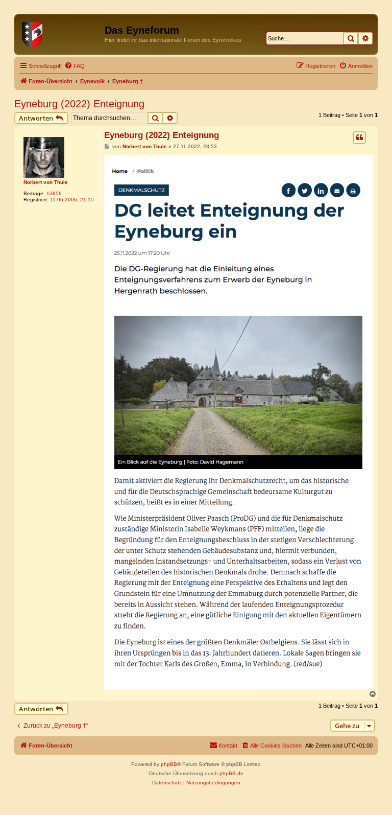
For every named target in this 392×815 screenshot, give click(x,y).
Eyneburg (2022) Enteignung (79, 103)
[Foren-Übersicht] (61, 33)
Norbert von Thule (45, 182)
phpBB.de (231, 773)
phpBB (169, 764)
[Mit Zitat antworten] (359, 137)
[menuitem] (74, 66)
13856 (54, 193)
